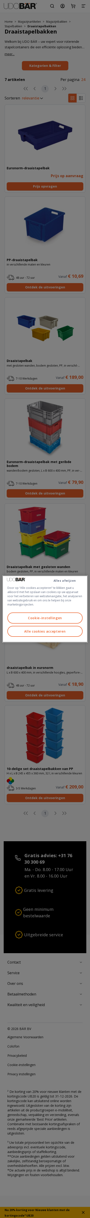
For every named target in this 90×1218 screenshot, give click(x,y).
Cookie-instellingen (45, 618)
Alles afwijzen (65, 581)
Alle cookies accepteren (45, 631)
